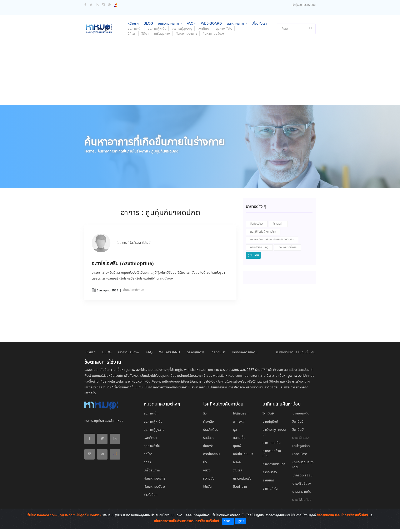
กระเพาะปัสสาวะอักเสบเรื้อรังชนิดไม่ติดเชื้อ (272, 240)
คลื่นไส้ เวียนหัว (243, 454)
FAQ (190, 23)
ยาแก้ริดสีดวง (301, 483)
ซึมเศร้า (208, 446)
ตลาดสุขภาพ (236, 23)
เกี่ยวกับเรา (259, 23)
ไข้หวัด (207, 486)
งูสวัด (207, 470)
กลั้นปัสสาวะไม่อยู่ (259, 247)
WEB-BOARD (211, 23)
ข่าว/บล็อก (151, 494)
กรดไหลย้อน (211, 454)
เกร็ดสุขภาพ (162, 33)
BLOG (148, 23)
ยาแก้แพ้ (268, 480)
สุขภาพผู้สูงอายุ (181, 28)
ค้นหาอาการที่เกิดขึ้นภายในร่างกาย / (124, 151)
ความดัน (209, 478)
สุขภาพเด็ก (135, 28)
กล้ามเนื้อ (239, 438)
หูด (235, 429)
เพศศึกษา (204, 28)
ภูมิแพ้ (237, 446)
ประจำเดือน (210, 429)
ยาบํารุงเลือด (301, 446)
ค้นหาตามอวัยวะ (213, 33)
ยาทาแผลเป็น (271, 443)
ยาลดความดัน (301, 491)
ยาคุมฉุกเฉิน (300, 413)
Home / (90, 151)
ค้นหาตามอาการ (186, 33)
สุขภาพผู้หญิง (157, 28)
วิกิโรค (132, 33)
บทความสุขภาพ (169, 23)
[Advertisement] (200, 74)
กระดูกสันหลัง (242, 478)
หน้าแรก (133, 23)
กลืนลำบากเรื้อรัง (287, 247)
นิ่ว (205, 462)
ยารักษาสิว (269, 472)
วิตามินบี (298, 429)
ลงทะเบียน (310, 5)
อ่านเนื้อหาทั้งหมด (133, 290)
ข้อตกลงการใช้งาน (245, 352)
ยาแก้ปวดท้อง (301, 500)
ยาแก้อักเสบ (300, 438)
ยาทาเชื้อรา (299, 454)
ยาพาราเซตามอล (273, 464)
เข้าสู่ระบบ (297, 5)
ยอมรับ (228, 521)
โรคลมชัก (278, 224)
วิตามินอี (268, 413)
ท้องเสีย (208, 421)
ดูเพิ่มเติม (253, 255)
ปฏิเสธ (240, 521)
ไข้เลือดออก (241, 413)
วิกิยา (145, 33)
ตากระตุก (239, 421)
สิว (205, 413)
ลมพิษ (237, 462)
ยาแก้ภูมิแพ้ (270, 421)
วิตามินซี (298, 421)
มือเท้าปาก (240, 486)
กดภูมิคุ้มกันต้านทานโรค (263, 232)
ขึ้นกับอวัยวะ (256, 224)
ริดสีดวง (208, 438)
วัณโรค (237, 470)
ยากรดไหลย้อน (302, 475)
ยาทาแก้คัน (270, 488)
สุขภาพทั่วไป (224, 28)
